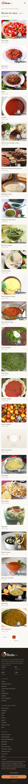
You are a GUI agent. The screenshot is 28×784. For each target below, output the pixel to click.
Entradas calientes (6, 684)
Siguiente (16, 640)
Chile (2, 727)
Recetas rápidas (5, 737)
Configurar (14, 781)
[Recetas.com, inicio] (6, 3)
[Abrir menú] (25, 3)
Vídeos (3, 756)
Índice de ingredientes (7, 739)
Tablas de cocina (5, 751)
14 (10, 640)
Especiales (4, 744)
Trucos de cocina (5, 746)
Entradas (3, 696)
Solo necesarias (14, 772)
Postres (3, 681)
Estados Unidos (5, 725)
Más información (11, 768)
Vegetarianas (4, 693)
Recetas (7, 8)
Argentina (4, 710)
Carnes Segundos (6, 698)
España (3, 713)
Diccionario (4, 754)
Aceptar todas (14, 777)
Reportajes (4, 741)
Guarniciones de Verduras (8, 688)
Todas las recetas (5, 734)
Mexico (3, 720)
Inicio (2, 8)
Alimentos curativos (6, 749)
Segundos (4, 686)
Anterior (5, 637)
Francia (3, 717)
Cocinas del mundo (8, 705)
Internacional (4, 708)
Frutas (3, 691)
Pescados (3, 700)
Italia (2, 715)
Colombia (4, 722)
